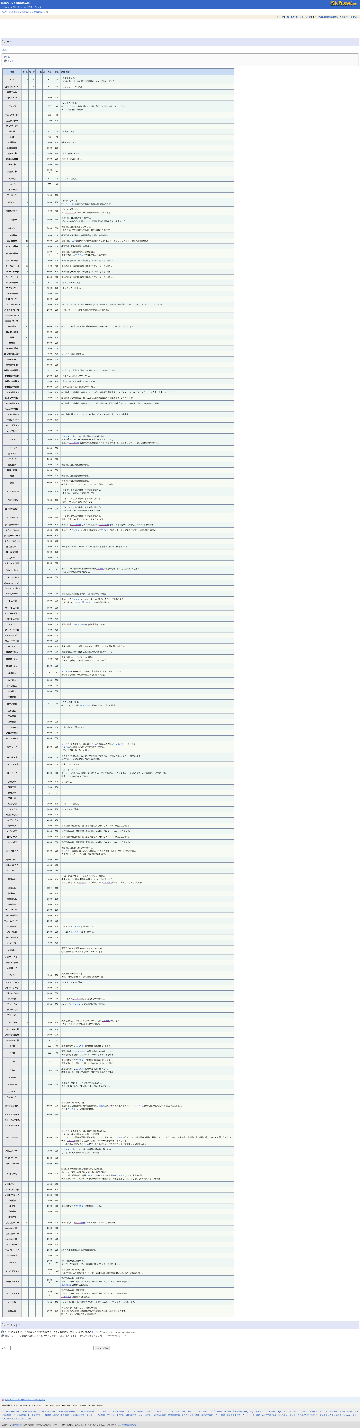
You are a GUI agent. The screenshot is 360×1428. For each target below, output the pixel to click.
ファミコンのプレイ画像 (330, 1415)
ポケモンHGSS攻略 (10, 1411)
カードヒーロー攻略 (251, 1415)
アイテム (79, 255)
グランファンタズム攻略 (174, 1411)
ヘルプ (307, 17)
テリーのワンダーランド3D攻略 (304, 1411)
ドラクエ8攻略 (19, 1415)
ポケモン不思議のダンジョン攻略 (91, 1411)
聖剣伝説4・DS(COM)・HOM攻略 (248, 1411)
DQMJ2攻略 (282, 1411)
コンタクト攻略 (234, 1415)
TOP (4, 49)
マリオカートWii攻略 (95, 1415)
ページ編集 (319, 17)
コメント (12, 61)
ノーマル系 (79, 602)
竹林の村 (118, 1137)
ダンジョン (70, 204)
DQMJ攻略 (270, 1411)
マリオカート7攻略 (115, 1415)
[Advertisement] (180, 26)
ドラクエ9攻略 (34, 1415)
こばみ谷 (71, 1140)
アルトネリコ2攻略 (134, 1411)
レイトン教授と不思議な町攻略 (152, 1415)
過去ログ (343, 17)
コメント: (5, 1348)
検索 (301, 17)
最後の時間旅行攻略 (190, 1415)
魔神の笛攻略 (207, 1415)
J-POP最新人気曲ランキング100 (16, 1418)
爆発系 (102, 1106)
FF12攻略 (47, 1415)
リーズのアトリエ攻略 (197, 1411)
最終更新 (294, 17)
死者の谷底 (66, 1297)
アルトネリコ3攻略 (153, 1411)
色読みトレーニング (286, 1415)
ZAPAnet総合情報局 (11, 12)
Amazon (346, 1415)
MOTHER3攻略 (78, 1415)
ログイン (354, 17)
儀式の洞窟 (66, 1285)
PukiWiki (18, 1425)
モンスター (66, 354)
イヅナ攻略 (220, 1415)
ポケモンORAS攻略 (46, 1411)
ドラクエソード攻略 (328, 1411)
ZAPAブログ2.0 (269, 1415)
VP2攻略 (227, 1411)
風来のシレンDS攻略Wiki (15, 3)
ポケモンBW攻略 (28, 1411)
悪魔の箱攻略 (174, 1415)
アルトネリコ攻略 (116, 1411)
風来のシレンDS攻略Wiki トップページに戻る (25, 1400)
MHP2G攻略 (131, 1415)
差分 (336, 17)
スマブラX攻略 (215, 1411)
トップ (281, 17)
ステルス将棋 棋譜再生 (307, 1415)
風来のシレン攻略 (61, 1415)
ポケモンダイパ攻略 (66, 1411)
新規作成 (329, 17)
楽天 (354, 1415)
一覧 (287, 17)
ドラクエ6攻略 (345, 1411)
